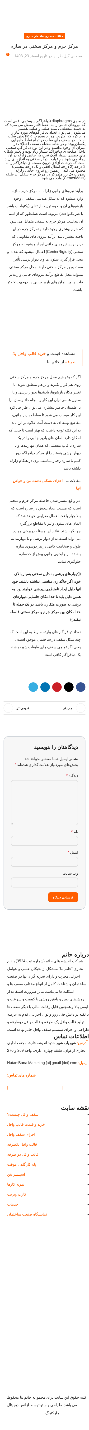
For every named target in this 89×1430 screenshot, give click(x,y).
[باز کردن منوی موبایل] (83, 16)
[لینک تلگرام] (33, 5)
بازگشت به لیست (44, 708)
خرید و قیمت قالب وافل (26, 1125)
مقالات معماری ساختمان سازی (44, 36)
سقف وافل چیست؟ (22, 1115)
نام (74, 832)
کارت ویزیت (16, 1194)
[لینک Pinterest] (44, 5)
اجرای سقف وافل (21, 1135)
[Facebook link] (55, 5)
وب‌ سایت (70, 873)
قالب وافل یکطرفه (22, 1145)
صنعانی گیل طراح (68, 56)
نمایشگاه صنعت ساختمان (27, 1214)
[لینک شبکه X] (50, 5)
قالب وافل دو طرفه (22, 1155)
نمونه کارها (15, 1185)
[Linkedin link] (39, 5)
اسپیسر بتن (16, 1175)
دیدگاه (72, 776)
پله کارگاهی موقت (21, 1165)
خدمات (12, 1204)
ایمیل (73, 852)
